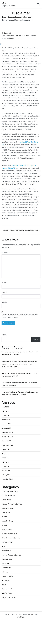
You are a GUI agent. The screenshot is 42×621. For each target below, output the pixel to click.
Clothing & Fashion (8, 508)
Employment (6, 512)
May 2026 (5, 411)
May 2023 (5, 462)
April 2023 (5, 466)
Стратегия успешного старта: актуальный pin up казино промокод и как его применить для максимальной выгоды (19, 363)
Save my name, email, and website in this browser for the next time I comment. (20, 316)
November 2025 (7, 436)
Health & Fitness (7, 529)
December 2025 (7, 432)
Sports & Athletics (8, 576)
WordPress (21, 617)
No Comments (7, 33)
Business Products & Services (18, 35)
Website (4, 302)
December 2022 (7, 479)
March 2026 (6, 420)
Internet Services (7, 542)
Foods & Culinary (7, 521)
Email (4, 292)
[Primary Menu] (38, 4)
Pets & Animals (7, 559)
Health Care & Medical (9, 534)
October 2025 (6, 441)
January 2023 (6, 475)
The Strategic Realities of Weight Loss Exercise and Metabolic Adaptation (19, 384)
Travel (4, 585)
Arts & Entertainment (9, 495)
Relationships (6, 568)
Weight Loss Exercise (9, 597)
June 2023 (5, 458)
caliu (34, 35)
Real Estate (5, 563)
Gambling (5, 525)
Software (5, 572)
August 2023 (6, 449)
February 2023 (7, 470)
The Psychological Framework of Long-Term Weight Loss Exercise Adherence (19, 353)
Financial (4, 517)
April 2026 (5, 415)
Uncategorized (7, 589)
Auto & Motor (6, 500)
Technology (6, 580)
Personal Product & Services (11, 555)
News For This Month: (10, 230)
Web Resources (7, 593)
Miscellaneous (6, 550)
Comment (5, 252)
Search (4, 334)
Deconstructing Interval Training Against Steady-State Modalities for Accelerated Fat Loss (20, 393)
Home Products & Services (11, 538)
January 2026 (6, 428)
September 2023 (7, 445)
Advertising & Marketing (10, 491)
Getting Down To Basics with (29, 230)
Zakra (32, 614)
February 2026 (7, 424)
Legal (3, 546)
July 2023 (5, 453)
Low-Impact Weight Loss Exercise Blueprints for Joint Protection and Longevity (20, 374)
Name (4, 282)
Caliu (4, 3)
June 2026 (5, 407)
